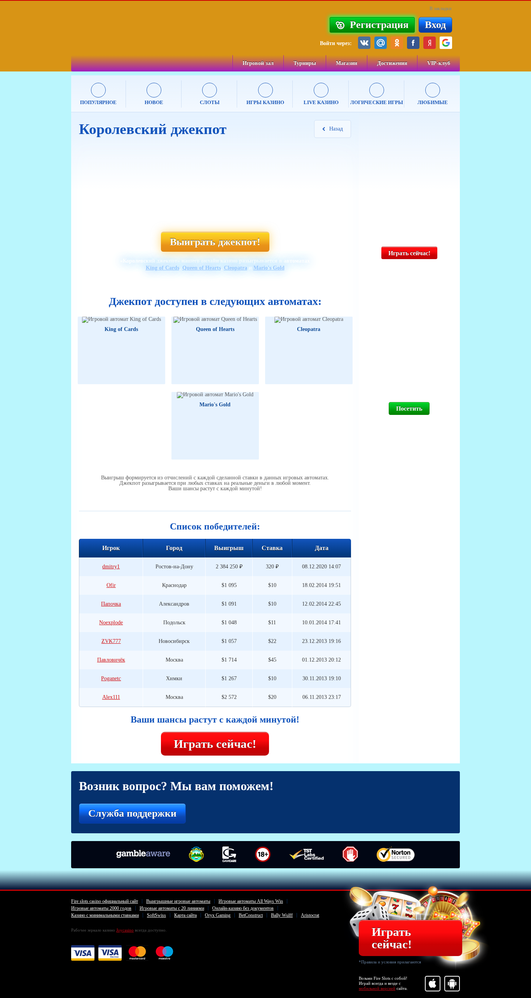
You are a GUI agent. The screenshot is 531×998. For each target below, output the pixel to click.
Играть (105, 352)
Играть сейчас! (215, 744)
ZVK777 (111, 641)
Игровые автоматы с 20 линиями (172, 908)
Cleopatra (235, 268)
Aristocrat (310, 915)
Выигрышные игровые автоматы (178, 901)
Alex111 (111, 697)
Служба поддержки (132, 813)
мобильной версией (377, 988)
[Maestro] (164, 953)
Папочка (111, 604)
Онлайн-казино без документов (243, 908)
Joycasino (125, 930)
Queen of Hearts (201, 268)
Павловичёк (111, 660)
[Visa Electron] (110, 953)
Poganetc (111, 678)
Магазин (346, 63)
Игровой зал (258, 63)
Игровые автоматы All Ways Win (250, 901)
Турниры (304, 63)
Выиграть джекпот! (215, 241)
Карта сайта (185, 915)
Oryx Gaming (218, 915)
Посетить (409, 408)
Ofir (111, 585)
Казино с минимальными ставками (105, 915)
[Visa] (82, 953)
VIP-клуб (438, 63)
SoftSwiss (156, 915)
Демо (141, 352)
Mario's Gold (269, 268)
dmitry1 (111, 567)
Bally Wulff (282, 915)
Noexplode (111, 622)
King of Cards (162, 268)
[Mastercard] (137, 953)
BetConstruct (251, 915)
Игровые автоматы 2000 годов (101, 908)
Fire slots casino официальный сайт (104, 901)
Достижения (392, 63)
